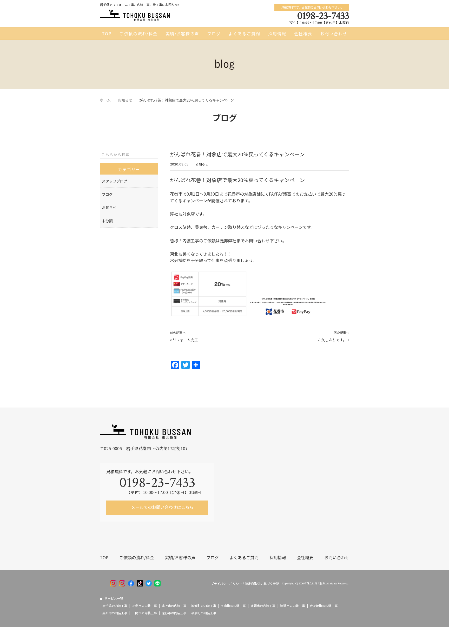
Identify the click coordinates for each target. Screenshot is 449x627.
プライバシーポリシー (226, 583)
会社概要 (303, 33)
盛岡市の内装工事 (262, 605)
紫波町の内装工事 (203, 605)
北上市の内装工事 (174, 605)
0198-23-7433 (323, 16)
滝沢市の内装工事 (292, 605)
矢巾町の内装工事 (233, 605)
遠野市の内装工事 (174, 613)
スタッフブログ (114, 181)
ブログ (214, 33)
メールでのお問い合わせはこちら (162, 507)
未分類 (107, 220)
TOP (107, 33)
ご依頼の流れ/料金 (138, 33)
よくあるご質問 (244, 33)
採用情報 (277, 33)
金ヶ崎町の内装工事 (324, 605)
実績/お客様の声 (182, 33)
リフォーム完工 (185, 339)
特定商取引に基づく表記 (262, 583)
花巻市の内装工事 (144, 605)
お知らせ (202, 164)
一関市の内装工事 (144, 613)
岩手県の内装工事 (114, 605)
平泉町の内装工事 (203, 613)
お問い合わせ (333, 33)
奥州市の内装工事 (114, 613)
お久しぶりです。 (332, 339)
